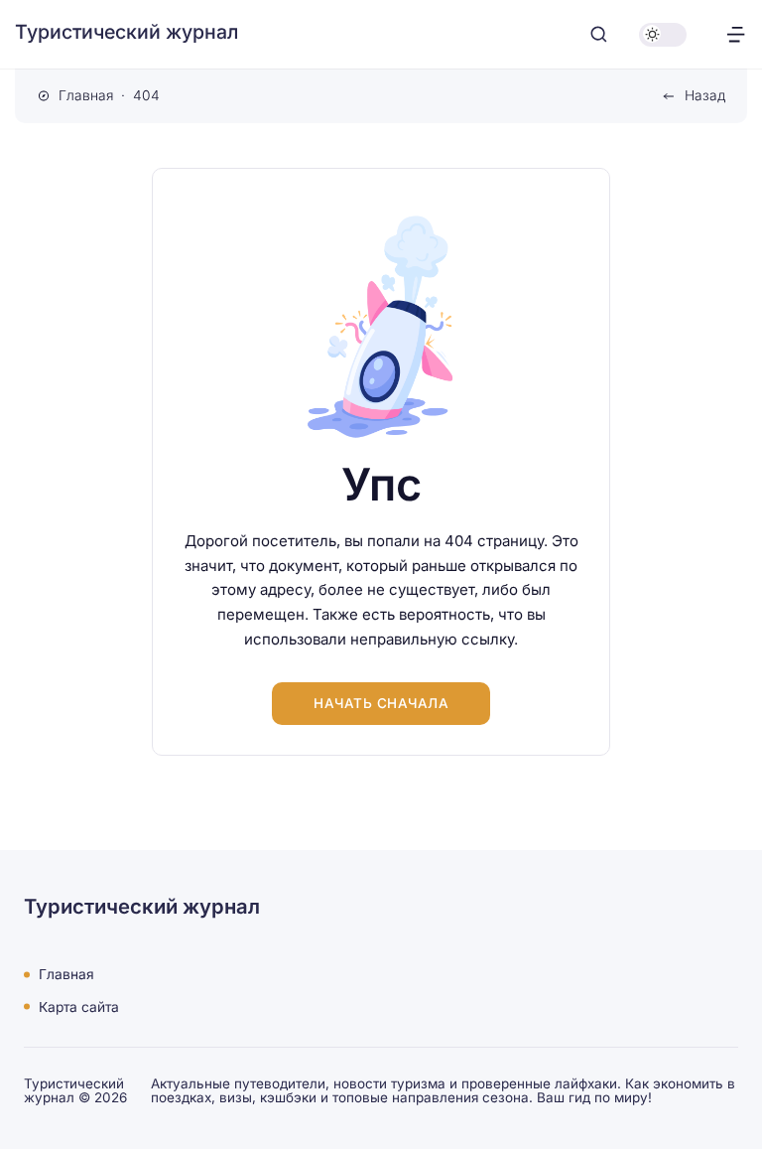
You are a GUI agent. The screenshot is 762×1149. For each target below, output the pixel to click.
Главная (66, 974)
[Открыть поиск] (598, 34)
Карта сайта (79, 1006)
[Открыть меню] (735, 34)
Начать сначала (381, 703)
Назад (705, 95)
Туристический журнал (126, 32)
